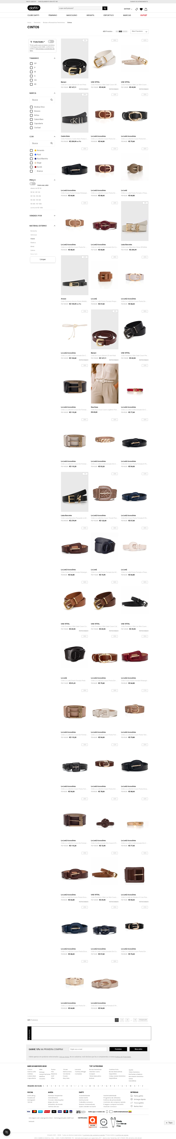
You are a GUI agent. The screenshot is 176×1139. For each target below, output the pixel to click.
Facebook (31, 1098)
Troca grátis (139, 1103)
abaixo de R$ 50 (36, 188)
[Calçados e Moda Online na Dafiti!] (33, 7)
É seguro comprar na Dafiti (113, 1104)
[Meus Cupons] (137, 9)
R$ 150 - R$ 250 (36, 196)
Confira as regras (121, 1135)
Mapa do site (53, 1102)
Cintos (69, 22)
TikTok (29, 1102)
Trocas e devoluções (56, 1100)
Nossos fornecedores (87, 1104)
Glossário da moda (55, 1104)
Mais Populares (137, 31)
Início (29, 22)
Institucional (83, 1100)
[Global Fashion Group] (81, 1112)
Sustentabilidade (109, 1095)
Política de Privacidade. (123, 1057)
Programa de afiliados (111, 1098)
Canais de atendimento (139, 1)
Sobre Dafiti (83, 1098)
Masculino (138, 1049)
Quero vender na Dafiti (87, 1106)
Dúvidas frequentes (55, 1095)
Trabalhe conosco (86, 1102)
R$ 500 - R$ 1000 (36, 204)
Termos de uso (53, 1106)
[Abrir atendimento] (6, 1132)
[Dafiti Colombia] (130, 1112)
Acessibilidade (84, 1095)
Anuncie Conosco (110, 1106)
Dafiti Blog (31, 1095)
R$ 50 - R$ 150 (35, 192)
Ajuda (131, 1070)
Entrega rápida (140, 1099)
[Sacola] (146, 9)
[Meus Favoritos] (142, 9)
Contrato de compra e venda (114, 1102)
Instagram (31, 1100)
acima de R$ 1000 (37, 208)
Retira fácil (138, 1106)
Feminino (37, 22)
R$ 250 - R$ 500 (36, 200)
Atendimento (53, 1098)
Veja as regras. (64, 1057)
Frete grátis (138, 1096)
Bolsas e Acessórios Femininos (54, 22)
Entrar (127, 9)
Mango (42, 1072)
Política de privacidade (112, 1100)
